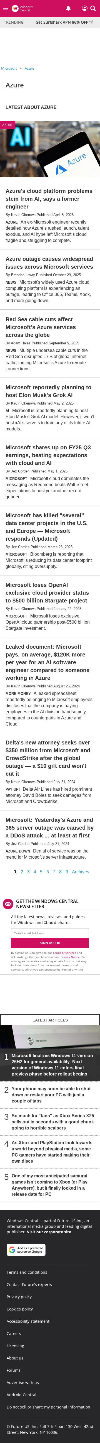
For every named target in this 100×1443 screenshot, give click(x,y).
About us (15, 1358)
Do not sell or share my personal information (48, 1407)
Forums (14, 1370)
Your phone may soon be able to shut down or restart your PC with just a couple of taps (51, 1094)
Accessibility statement (28, 1321)
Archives (80, 872)
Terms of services (65, 953)
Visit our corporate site (49, 1231)
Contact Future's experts (29, 1284)
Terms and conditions (27, 1272)
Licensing (15, 1345)
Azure (29, 68)
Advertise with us (23, 1382)
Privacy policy (19, 1296)
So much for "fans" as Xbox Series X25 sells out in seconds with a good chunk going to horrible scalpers (53, 1121)
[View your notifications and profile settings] (68, 8)
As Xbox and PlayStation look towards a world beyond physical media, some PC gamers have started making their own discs (52, 1151)
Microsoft (9, 68)
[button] (93, 8)
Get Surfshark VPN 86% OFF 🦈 (65, 22)
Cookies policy (20, 1309)
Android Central (21, 1394)
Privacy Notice (70, 957)
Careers (14, 1333)
